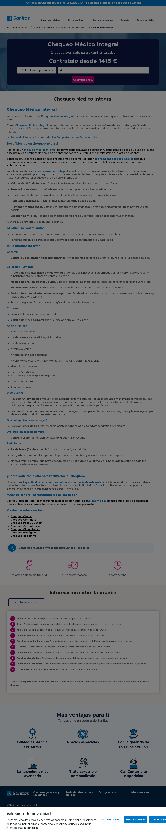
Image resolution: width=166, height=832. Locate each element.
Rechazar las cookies (135, 819)
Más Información (28, 828)
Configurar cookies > (110, 819)
